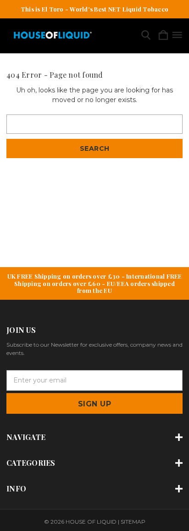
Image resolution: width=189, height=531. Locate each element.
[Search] (146, 35)
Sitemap (133, 521)
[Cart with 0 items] (163, 35)
